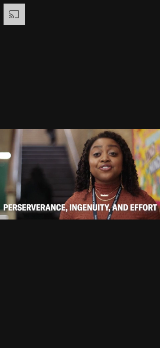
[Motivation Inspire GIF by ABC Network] (80, 174)
